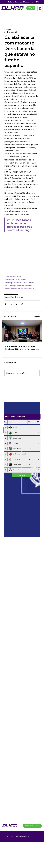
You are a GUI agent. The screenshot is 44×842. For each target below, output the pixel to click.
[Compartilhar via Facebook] (5, 304)
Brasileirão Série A (11, 294)
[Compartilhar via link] (22, 304)
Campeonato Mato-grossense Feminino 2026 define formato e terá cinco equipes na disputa (21, 347)
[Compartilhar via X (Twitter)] (11, 304)
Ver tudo (36, 316)
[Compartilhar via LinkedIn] (16, 304)
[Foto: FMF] (22, 331)
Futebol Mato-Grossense (13, 297)
